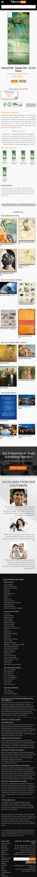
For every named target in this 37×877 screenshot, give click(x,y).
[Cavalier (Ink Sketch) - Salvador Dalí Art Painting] (26, 256)
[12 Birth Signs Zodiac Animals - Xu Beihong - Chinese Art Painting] (26, 292)
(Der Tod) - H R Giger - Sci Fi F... (8, 295)
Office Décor (7, 690)
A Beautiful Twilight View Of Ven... (7, 437)
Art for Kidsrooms (9, 675)
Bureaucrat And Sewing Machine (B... (26, 242)
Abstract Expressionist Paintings (13, 608)
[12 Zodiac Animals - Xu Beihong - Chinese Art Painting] (8, 318)
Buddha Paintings (9, 617)
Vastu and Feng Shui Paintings (12, 664)
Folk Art (6, 597)
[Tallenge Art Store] (18, 2)
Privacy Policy (5, 860)
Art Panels (7, 614)
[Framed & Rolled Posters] (20, 738)
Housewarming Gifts (13, 192)
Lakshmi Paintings (9, 624)
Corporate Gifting (9, 692)
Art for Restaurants (9, 679)
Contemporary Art (7, 190)
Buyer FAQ (4, 850)
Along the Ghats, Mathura (24, 358)
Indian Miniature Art (9, 593)
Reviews (3, 852)
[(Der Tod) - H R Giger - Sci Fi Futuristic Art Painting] (8, 288)
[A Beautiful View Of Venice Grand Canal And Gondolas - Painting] (26, 429)
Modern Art (7, 595)
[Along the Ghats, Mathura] (26, 351)
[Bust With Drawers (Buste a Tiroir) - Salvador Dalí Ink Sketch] (8, 260)
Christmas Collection (10, 650)
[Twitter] (27, 863)
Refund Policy (5, 854)
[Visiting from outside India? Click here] (11, 700)
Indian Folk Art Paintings (10, 648)
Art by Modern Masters (20, 188)
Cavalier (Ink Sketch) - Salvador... (24, 266)
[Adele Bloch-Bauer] (8, 353)
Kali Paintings (7, 662)
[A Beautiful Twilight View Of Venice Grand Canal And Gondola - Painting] (8, 429)
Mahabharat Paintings (10, 642)
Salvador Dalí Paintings (18, 194)
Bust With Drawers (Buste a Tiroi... (7, 274)
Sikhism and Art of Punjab (11, 659)
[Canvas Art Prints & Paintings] (23, 750)
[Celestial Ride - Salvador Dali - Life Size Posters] (18, 38)
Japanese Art (7, 632)
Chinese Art (7, 637)
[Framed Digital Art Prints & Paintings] (29, 765)
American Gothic (4, 387)
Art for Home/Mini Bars (10, 677)
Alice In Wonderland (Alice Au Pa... (7, 244)
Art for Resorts (8, 681)
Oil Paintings (5, 194)
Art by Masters (6, 188)
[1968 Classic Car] (8, 407)
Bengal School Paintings (10, 633)
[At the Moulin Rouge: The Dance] (26, 372)
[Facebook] (29, 863)
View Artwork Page (17, 76)
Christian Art (7, 635)
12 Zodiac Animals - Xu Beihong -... (7, 329)
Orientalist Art (8, 599)
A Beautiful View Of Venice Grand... (25, 436)
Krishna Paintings (9, 615)
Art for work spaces (9, 684)
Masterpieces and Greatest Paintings (14, 644)
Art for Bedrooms (9, 672)
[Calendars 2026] (13, 722)
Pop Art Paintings (9, 601)
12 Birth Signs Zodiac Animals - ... (26, 304)
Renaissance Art (8, 604)
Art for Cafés (7, 682)
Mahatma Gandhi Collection (11, 628)
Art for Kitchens (8, 673)
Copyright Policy (5, 858)
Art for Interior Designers (11, 693)
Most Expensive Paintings (11, 646)
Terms (3, 856)
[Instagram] (32, 863)
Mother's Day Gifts (28, 192)
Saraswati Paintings (9, 626)
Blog (2, 869)
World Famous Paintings (11, 639)
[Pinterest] (34, 863)
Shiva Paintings (8, 619)
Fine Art (17, 190)
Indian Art (6, 592)
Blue (30, 188)
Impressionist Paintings (10, 588)
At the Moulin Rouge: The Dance (26, 380)
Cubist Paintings (8, 584)
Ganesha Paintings (9, 623)
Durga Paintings (8, 661)
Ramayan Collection (9, 652)
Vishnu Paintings (8, 621)
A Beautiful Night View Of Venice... (24, 407)
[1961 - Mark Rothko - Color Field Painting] (26, 322)
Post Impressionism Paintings (12, 602)
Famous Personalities (10, 657)
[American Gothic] (8, 376)
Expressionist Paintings (10, 586)
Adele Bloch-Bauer (4, 363)
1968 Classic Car (4, 420)
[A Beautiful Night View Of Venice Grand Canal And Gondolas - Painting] (26, 400)
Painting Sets (7, 653)
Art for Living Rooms (10, 670)
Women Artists (8, 641)
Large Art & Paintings (10, 655)
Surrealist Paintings (9, 606)
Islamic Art (7, 590)
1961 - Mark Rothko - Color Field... (25, 336)
